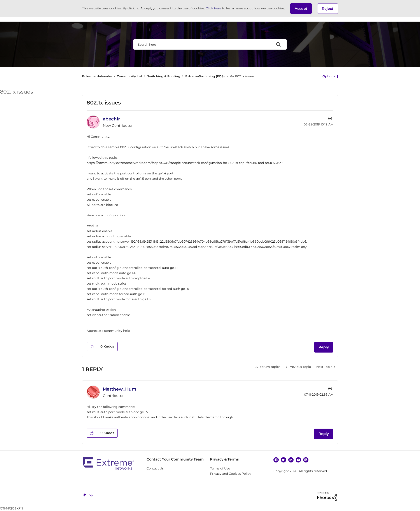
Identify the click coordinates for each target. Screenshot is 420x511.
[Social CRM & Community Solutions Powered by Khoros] (327, 496)
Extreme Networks (97, 76)
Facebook (276, 459)
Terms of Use (220, 468)
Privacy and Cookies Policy (230, 474)
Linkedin (291, 459)
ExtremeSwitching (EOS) (205, 76)
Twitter (283, 459)
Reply (323, 347)
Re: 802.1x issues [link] (242, 76)
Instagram (305, 459)
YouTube (298, 459)
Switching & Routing (163, 76)
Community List (129, 76)
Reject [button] (327, 9)
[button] (301, 8)
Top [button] (90, 495)
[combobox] (210, 44)
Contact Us (155, 468)
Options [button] (328, 76)
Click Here (213, 8)
